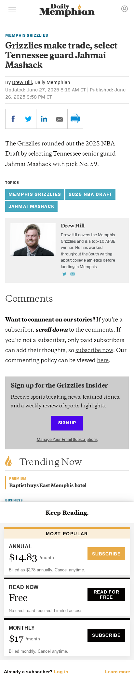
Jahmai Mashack (31, 206)
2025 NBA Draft (90, 194)
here (103, 360)
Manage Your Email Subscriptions (67, 439)
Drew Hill (22, 82)
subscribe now (94, 350)
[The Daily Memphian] (67, 11)
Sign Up (67, 422)
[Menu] (12, 10)
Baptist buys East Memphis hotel (48, 486)
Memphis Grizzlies (26, 35)
